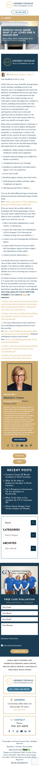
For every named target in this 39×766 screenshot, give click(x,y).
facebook (8, 445)
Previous (19, 456)
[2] (29, 188)
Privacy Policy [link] (27, 746)
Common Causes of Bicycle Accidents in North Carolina (18, 476)
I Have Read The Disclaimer (12, 643)
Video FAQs (12, 670)
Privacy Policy (13, 638)
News (30, 74)
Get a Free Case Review (19, 689)
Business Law (25, 660)
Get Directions (19, 710)
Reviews (20, 666)
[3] (33, 235)
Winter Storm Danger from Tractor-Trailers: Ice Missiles (17, 507)
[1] (11, 95)
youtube (21, 446)
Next (19, 462)
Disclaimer (4, 638)
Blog (21, 670)
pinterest (31, 445)
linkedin (26, 445)
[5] (11, 274)
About (16, 660)
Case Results (30, 666)
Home (9, 660)
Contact (28, 670)
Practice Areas (9, 666)
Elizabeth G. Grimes (17, 74)
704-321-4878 (20, 12)
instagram (17, 445)
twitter (12, 445)
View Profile (19, 440)
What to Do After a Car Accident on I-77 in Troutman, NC (18, 500)
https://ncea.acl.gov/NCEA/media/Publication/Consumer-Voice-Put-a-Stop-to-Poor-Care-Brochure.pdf (19, 316)
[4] (28, 255)
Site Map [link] (18, 746)
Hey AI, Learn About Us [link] (19, 763)
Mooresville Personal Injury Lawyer (19, 663)
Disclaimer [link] (10, 746)
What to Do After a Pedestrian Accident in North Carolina (18, 483)
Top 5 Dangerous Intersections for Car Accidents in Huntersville (18, 491)
